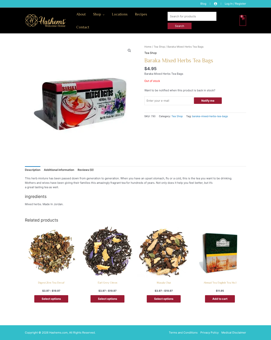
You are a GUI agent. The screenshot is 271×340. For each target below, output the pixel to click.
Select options (51, 299)
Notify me (207, 100)
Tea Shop (159, 46)
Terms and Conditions (183, 332)
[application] (103, 14)
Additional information (59, 170)
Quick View (51, 275)
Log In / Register (235, 3)
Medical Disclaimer (233, 332)
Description (32, 170)
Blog (203, 3)
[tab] (32, 169)
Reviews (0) (86, 170)
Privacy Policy (209, 332)
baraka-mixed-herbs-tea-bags (210, 116)
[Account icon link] (215, 3)
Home (147, 46)
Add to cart (219, 299)
